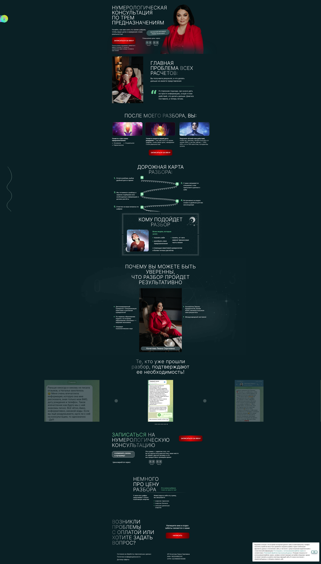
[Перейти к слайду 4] (158, 424)
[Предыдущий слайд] (116, 400)
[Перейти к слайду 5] (159, 424)
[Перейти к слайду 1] (153, 424)
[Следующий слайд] (204, 400)
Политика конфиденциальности (129, 557)
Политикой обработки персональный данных (278, 553)
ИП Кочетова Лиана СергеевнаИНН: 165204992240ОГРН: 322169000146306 (178, 556)
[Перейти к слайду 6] (161, 424)
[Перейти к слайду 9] (165, 424)
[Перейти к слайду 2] (155, 424)
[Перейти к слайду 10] (167, 424)
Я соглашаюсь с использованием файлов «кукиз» (289, 551)
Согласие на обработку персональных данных (134, 554)
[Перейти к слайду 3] (156, 424)
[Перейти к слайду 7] (162, 424)
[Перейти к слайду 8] (164, 424)
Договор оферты (123, 559)
